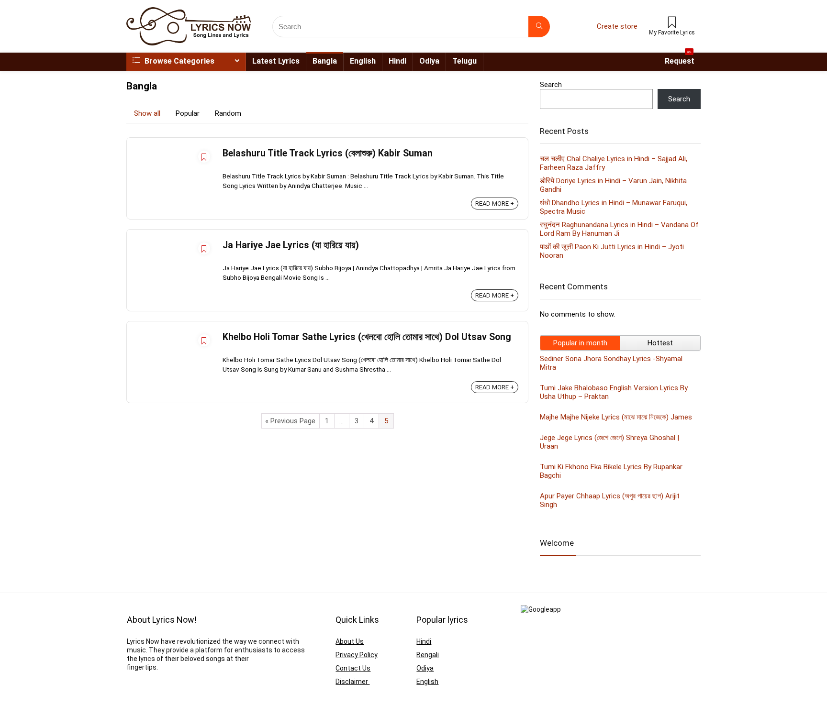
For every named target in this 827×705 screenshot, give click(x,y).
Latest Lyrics (276, 61)
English (363, 61)
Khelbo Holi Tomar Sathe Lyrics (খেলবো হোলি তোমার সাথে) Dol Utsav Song (367, 336)
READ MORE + (494, 203)
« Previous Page (290, 421)
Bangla (325, 61)
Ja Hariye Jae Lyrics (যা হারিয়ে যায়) (291, 245)
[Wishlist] (672, 23)
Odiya (429, 61)
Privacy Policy (356, 655)
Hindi (397, 61)
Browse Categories (178, 61)
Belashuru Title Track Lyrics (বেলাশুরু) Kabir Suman (328, 153)
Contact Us (352, 668)
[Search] (539, 26)
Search (551, 84)
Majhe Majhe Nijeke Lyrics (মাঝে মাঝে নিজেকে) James (616, 417)
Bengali (427, 655)
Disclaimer (352, 681)
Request (679, 59)
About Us (349, 641)
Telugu (464, 61)
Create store (617, 26)
